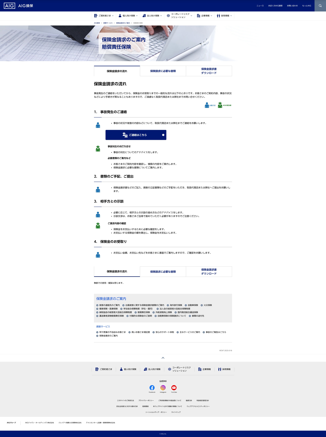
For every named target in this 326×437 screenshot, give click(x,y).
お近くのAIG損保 (275, 6)
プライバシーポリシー (146, 400)
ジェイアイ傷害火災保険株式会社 (70, 422)
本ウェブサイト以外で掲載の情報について (167, 406)
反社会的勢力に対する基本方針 (127, 406)
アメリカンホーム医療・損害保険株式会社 (100, 422)
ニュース (260, 6)
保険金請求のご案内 (111, 298)
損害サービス (103, 326)
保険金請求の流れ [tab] (117, 71)
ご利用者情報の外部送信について (169, 400)
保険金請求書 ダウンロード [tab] (209, 71)
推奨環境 (145, 406)
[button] (135, 135)
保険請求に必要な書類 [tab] (163, 71)
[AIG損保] (18, 6)
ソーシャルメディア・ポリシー (156, 412)
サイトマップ (176, 412)
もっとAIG (306, 6)
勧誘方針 (189, 400)
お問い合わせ (292, 6)
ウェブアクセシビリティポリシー (198, 406)
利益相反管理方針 (203, 400)
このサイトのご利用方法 (125, 400)
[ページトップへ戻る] (163, 358)
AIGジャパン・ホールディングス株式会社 (39, 422)
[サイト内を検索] (320, 5)
